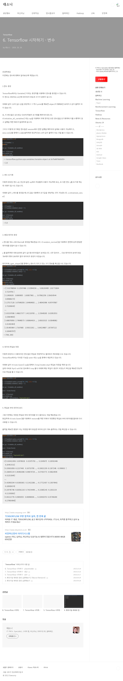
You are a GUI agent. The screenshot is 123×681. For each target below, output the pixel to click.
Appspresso (100, 136)
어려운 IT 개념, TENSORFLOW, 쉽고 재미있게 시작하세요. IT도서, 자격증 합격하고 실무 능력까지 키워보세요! (42, 520)
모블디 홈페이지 (8, 667)
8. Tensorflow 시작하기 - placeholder (19, 568)
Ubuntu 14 (99, 122)
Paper (98, 103)
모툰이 (20, 667)
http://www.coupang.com (15, 513)
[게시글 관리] (12, 552)
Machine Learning (102, 99)
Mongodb (99, 139)
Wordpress (100, 130)
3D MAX (99, 148)
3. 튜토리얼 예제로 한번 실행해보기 (17, 580)
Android (99, 155)
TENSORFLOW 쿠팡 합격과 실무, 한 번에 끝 (25, 516)
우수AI (46, 667)
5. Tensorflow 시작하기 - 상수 (16, 574)
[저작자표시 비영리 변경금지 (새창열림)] (29, 552)
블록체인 (65, 13)
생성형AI (6, 13)
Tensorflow (10, 564)
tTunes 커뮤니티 (33, 667)
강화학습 (35, 13)
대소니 (7, 4)
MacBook (99, 164)
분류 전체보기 (100, 87)
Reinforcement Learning (105, 107)
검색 (112, 5)
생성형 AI (98, 91)
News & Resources (102, 118)
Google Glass (101, 158)
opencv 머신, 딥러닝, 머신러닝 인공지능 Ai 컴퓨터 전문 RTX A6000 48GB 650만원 (35, 538)
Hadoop (80, 13)
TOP (118, 668)
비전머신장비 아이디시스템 (17, 533)
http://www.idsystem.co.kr (16, 530)
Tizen (98, 161)
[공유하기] (9, 552)
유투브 (97, 186)
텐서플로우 (50, 13)
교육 (93, 13)
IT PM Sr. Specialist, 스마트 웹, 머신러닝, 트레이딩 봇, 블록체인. (29, 631)
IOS (97, 151)
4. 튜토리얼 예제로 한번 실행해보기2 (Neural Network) (25, 577)
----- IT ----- (99, 126)
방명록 (104, 13)
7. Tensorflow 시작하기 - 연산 (16, 571)
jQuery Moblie (101, 133)
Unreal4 (99, 145)
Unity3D (99, 142)
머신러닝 (20, 13)
